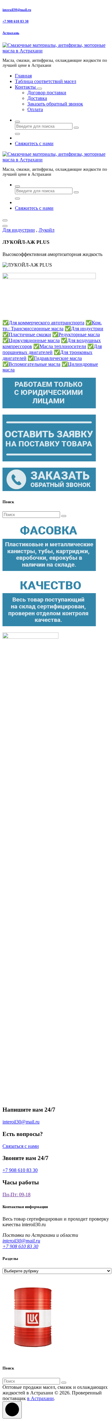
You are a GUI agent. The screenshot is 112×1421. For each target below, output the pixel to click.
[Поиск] (63, 516)
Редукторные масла (76, 334)
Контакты (26, 87)
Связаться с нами (20, 1146)
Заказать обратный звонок (55, 103)
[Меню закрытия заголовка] (4, 226)
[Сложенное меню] (4, 220)
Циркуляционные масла (31, 340)
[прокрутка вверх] (12, 1410)
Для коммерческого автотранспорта (43, 322)
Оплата (35, 109)
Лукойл (46, 230)
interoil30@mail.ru (16, 10)
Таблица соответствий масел (45, 81)
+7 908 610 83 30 (15, 21)
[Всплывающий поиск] (17, 122)
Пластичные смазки (26, 334)
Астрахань (10, 33)
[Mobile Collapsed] (39, 89)
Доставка (37, 98)
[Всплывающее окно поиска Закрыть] (17, 134)
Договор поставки (46, 92)
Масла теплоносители (59, 346)
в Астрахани (40, 1398)
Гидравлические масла (55, 358)
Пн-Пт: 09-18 (16, 1194)
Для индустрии (18, 230)
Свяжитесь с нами (34, 143)
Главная (23, 75)
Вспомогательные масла (31, 364)
